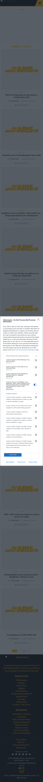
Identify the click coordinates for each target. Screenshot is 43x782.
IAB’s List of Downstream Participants (24, 350)
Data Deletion (10, 462)
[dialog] (21, 391)
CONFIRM (12, 455)
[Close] (39, 320)
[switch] (35, 360)
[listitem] (21, 356)
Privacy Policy (32, 462)
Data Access (21, 462)
